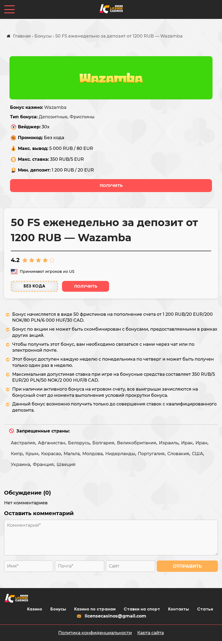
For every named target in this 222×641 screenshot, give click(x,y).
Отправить (187, 566)
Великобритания (136, 442)
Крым (31, 453)
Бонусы (58, 609)
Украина (20, 464)
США (197, 453)
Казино (34, 609)
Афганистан (51, 442)
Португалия (151, 453)
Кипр (17, 453)
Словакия (178, 453)
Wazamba (55, 107)
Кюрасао (51, 453)
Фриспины (82, 116)
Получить (111, 185)
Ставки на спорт (142, 609)
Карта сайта (150, 632)
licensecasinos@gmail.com (115, 616)
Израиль (168, 442)
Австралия (23, 442)
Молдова (92, 453)
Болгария (103, 442)
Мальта (72, 453)
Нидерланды (120, 453)
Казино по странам (95, 609)
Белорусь (79, 442)
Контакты (178, 609)
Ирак (187, 442)
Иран (201, 442)
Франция (43, 464)
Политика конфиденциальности (95, 632)
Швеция (66, 464)
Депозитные (53, 116)
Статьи (205, 609)
